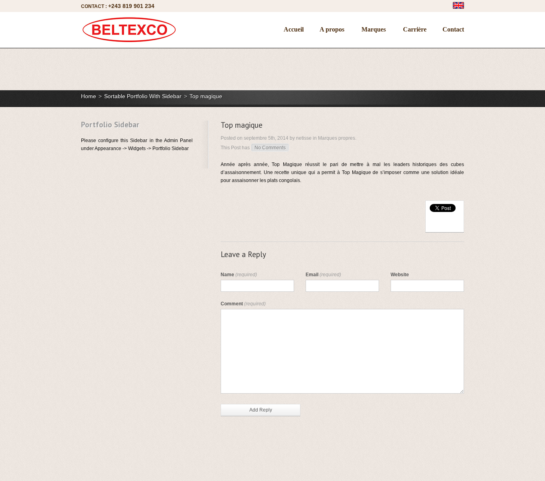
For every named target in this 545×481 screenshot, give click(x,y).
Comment (243, 304)
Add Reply (260, 410)
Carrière (415, 29)
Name (239, 274)
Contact (453, 29)
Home (88, 96)
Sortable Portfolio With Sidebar (143, 96)
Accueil (294, 29)
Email (323, 274)
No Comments (270, 147)
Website (400, 274)
